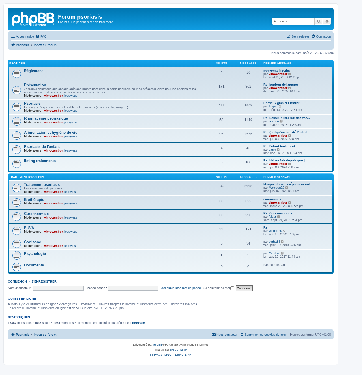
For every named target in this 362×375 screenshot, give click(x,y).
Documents (34, 265)
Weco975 (275, 230)
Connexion (17, 281)
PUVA (29, 228)
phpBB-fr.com (178, 349)
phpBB (157, 344)
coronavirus (272, 199)
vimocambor (278, 74)
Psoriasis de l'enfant (42, 147)
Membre (274, 253)
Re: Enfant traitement (279, 146)
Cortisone (32, 242)
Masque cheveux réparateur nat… (288, 184)
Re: (265, 227)
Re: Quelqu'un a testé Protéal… (286, 132)
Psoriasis (17, 63)
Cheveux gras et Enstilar (281, 103)
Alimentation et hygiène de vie (50, 132)
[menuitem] (41, 36)
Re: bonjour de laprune (280, 84)
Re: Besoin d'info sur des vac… (286, 118)
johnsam (138, 322)
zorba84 (274, 241)
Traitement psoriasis (26, 177)
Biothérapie (34, 199)
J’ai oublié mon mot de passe (181, 288)
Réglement (33, 71)
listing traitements (40, 161)
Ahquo (273, 106)
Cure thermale (36, 214)
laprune (274, 121)
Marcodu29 (276, 187)
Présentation (35, 85)
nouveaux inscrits (276, 70)
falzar (272, 216)
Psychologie (35, 253)
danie (272, 149)
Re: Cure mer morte (277, 213)
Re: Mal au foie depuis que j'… (286, 160)
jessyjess (70, 95)
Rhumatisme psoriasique (46, 118)
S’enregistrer (44, 281)
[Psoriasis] (33, 18)
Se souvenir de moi (216, 288)
